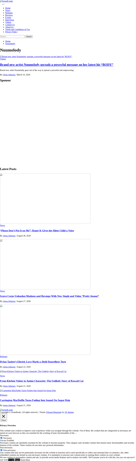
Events (8, 17)
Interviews (9, 20)
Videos (8, 22)
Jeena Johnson (9, 75)
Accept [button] (11, 460)
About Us (9, 27)
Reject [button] (17, 460)
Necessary (7, 438)
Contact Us (10, 25)
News (7, 10)
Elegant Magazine (53, 412)
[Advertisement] (20, 124)
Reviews (9, 15)
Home (7, 8)
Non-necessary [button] (6, 447)
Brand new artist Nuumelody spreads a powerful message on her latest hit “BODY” (56, 64)
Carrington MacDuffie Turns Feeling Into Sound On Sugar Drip (35, 400)
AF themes (69, 412)
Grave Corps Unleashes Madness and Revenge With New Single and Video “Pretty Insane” (49, 296)
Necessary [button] (4, 435)
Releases (9, 13)
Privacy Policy (11, 32)
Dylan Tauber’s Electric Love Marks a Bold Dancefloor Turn (33, 361)
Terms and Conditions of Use (17, 29)
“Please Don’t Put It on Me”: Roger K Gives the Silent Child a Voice (37, 230)
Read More (25, 460)
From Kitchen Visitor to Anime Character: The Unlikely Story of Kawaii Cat (41, 380)
